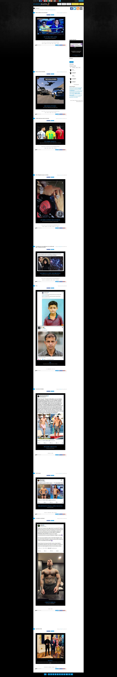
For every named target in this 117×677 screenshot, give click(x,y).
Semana (73, 67)
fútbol (45, 112)
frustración (73, 92)
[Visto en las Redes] (41, 1)
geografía (80, 89)
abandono (80, 87)
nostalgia (79, 88)
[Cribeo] (48, 1)
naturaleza (81, 90)
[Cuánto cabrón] (44, 1)
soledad (73, 87)
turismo (73, 89)
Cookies (79, 100)
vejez (70, 88)
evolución (75, 95)
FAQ (81, 100)
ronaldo (43, 43)
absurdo (77, 93)
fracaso (52, 43)
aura (70, 96)
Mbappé (50, 112)
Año (79, 67)
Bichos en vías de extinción (40, 71)
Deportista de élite (39, 628)
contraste (76, 87)
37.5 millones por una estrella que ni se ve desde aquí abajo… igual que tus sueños (45, 247)
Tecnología (72, 93)
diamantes (46, 226)
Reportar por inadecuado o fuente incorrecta (62, 46)
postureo (55, 43)
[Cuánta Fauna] (51, 1)
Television (58, 43)
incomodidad (76, 91)
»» (71, 674)
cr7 (55, 226)
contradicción (75, 88)
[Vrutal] (46, 1)
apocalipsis (78, 90)
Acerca (71, 100)
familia (79, 91)
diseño (80, 95)
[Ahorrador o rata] (58, 1)
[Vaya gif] (55, 1)
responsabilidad (76, 97)
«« (45, 674)
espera (81, 91)
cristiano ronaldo (49, 512)
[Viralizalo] (60, 1)
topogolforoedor (60, 473)
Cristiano (48, 112)
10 (66, 674)
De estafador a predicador (40, 518)
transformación (77, 89)
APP (82, 100)
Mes (76, 67)
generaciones (71, 97)
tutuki (48, 43)
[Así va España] (43, 1)
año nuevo (45, 512)
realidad (71, 90)
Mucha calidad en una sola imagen (42, 12)
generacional (71, 91)
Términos (73, 100)
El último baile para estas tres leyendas (42, 118)
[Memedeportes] (39, 1)
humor (76, 90)
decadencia (70, 89)
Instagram (50, 226)
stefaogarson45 (60, 246)
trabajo (70, 92)
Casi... (37, 285)
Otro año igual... (38, 473)
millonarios (53, 226)
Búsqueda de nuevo (52, 9)
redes (80, 96)
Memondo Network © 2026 (79, 101)
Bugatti (43, 226)
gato (74, 91)
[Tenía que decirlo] (56, 1)
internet (78, 87)
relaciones (72, 88)
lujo (48, 226)
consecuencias (73, 96)
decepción (70, 87)
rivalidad (55, 112)
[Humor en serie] (50, 1)
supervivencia (77, 96)
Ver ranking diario (76, 84)
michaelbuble (60, 118)
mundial (50, 43)
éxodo (52, 112)
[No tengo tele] (53, 1)
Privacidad (76, 100)
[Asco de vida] (38, 1)
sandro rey (55, 512)
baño (81, 95)
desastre (76, 92)
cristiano (57, 226)
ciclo (77, 95)
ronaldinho (45, 43)
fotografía (78, 92)
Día (70, 67)
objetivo (52, 512)
